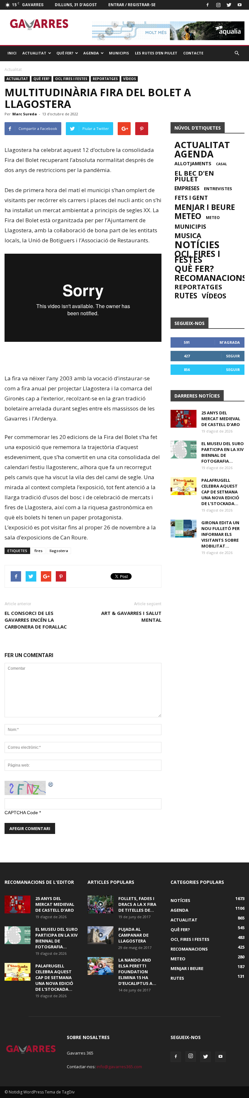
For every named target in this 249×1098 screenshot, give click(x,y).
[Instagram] (218, 5)
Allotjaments (192, 164)
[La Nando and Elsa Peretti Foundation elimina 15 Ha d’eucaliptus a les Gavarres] (100, 966)
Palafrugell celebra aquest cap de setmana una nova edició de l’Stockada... (220, 491)
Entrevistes (218, 188)
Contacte (193, 53)
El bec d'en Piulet (194, 176)
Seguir (233, 355)
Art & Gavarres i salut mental (131, 616)
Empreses (186, 188)
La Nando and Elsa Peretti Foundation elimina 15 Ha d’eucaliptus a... (137, 971)
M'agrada (229, 342)
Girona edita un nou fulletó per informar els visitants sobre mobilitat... (220, 534)
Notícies (196, 245)
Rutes (185, 296)
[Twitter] (229, 5)
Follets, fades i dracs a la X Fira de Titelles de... (137, 904)
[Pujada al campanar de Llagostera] (100, 935)
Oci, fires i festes (71, 78)
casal (221, 164)
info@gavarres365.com (119, 1066)
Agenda (91, 53)
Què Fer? (64, 53)
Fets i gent (191, 198)
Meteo (187, 216)
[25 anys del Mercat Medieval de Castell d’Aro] (183, 419)
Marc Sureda (24, 113)
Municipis (119, 53)
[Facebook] (207, 5)
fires (38, 550)
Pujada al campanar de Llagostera (133, 935)
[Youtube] (239, 5)
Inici (12, 53)
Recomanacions (210, 278)
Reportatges (105, 78)
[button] (236, 53)
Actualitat (34, 53)
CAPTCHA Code (21, 812)
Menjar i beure (204, 207)
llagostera (59, 550)
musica (187, 235)
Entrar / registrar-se (132, 4)
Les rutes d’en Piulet (156, 53)
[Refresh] (50, 784)
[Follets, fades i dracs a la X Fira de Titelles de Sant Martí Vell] (100, 904)
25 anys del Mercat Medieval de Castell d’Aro (220, 418)
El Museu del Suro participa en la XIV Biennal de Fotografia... (222, 452)
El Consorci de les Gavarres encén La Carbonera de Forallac (36, 620)
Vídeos (129, 78)
